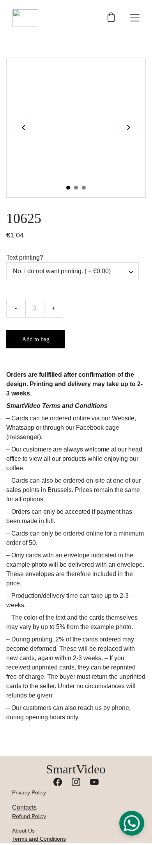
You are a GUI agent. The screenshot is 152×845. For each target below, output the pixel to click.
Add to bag (35, 339)
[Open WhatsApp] (131, 823)
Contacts (24, 807)
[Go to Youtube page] (94, 782)
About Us (23, 830)
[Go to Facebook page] (57, 782)
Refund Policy (29, 816)
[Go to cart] (111, 18)
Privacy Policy (29, 792)
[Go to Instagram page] (76, 782)
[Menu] (135, 17)
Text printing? (24, 257)
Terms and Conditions (39, 839)
